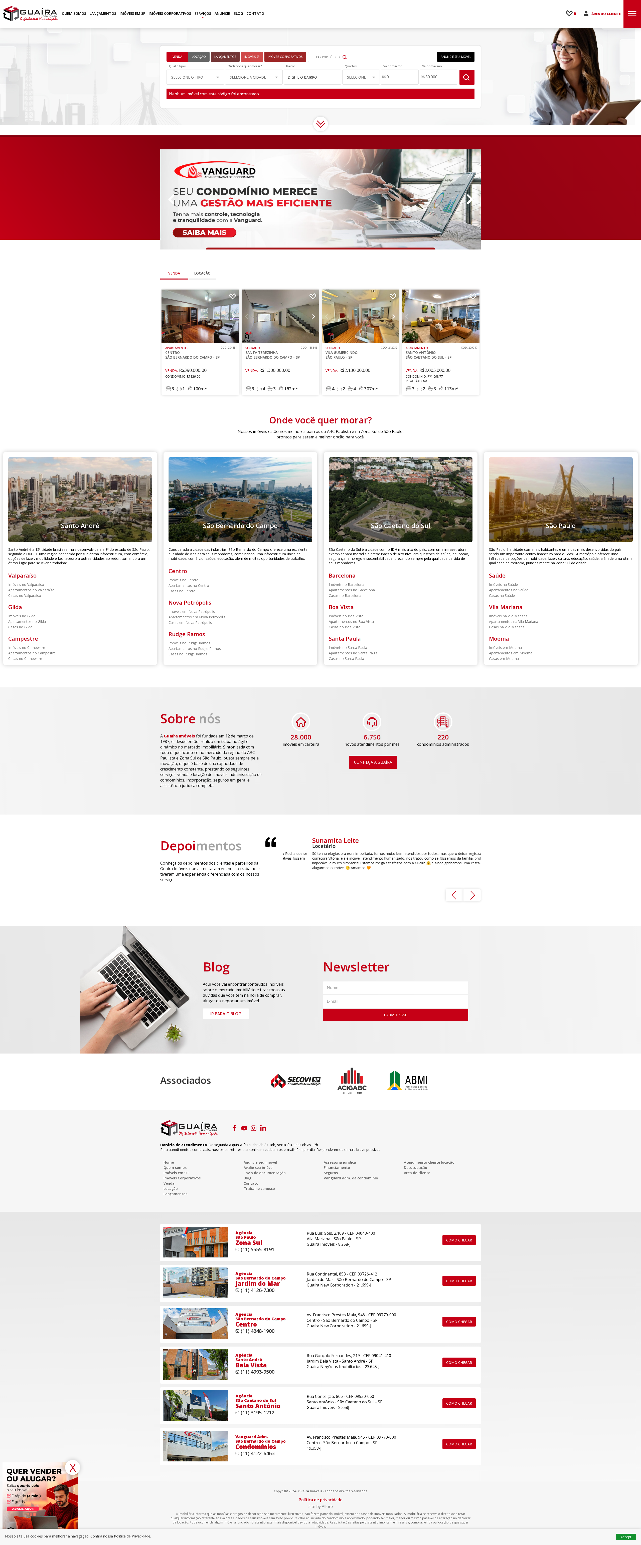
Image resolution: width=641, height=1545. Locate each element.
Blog (247, 1178)
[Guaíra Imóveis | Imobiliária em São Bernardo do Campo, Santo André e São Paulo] (30, 13)
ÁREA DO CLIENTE (606, 14)
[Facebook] (235, 1128)
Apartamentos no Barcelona (352, 590)
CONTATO (255, 13)
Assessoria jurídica (340, 1162)
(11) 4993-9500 (257, 1371)
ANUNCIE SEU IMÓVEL (456, 57)
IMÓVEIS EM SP (132, 13)
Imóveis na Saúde (503, 584)
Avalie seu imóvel (258, 1167)
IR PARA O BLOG (225, 1013)
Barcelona (342, 575)
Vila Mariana (506, 607)
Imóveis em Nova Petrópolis (192, 611)
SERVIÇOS (203, 13)
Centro (178, 571)
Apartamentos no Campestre (32, 653)
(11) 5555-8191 (257, 1249)
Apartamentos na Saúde (508, 590)
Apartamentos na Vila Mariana (513, 621)
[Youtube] (244, 1128)
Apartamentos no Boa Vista (351, 621)
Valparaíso (22, 575)
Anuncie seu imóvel (260, 1162)
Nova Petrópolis (190, 602)
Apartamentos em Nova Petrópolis (197, 617)
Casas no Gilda (20, 627)
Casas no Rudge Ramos (188, 654)
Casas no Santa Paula (346, 658)
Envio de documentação (265, 1172)
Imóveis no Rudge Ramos (189, 643)
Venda (177, 57)
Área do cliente (417, 1172)
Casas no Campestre (25, 658)
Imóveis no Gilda (21, 616)
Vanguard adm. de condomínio (351, 1178)
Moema (499, 638)
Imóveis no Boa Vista (346, 616)
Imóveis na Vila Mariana (508, 616)
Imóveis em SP (176, 1172)
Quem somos (175, 1167)
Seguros (331, 1172)
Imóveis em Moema (505, 647)
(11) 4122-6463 (257, 1453)
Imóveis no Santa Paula (348, 647)
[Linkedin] (263, 1128)
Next (469, 199)
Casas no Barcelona (345, 595)
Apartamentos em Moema (510, 653)
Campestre (23, 638)
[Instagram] (254, 1128)
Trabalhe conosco (259, 1188)
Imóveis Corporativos (182, 1178)
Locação (199, 57)
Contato (251, 1183)
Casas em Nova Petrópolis (190, 622)
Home (169, 1162)
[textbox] (310, 77)
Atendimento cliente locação (429, 1162)
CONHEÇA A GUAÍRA (373, 762)
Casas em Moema (504, 658)
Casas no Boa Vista (344, 627)
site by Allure (320, 1506)
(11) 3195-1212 (257, 1412)
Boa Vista (341, 607)
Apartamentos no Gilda (27, 621)
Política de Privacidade (132, 1536)
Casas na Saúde (502, 595)
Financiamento (337, 1167)
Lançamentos (175, 1193)
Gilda (15, 607)
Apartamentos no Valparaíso (31, 590)
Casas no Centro (182, 591)
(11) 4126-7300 (257, 1290)
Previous (171, 199)
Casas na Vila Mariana (507, 627)
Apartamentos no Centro (189, 585)
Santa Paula (345, 638)
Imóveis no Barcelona (346, 584)
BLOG (238, 13)
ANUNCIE (222, 13)
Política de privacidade (321, 1499)
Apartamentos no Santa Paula (353, 653)
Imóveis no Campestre (26, 647)
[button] (195, 77)
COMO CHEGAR (459, 1240)
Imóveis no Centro (184, 580)
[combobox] (312, 77)
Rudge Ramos (187, 634)
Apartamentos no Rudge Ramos (195, 648)
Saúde (497, 575)
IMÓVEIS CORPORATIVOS (170, 13)
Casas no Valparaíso (24, 595)
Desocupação (415, 1167)
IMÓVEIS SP (252, 57)
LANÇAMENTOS (103, 13)
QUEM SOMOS (74, 13)
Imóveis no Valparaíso (26, 584)
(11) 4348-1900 (257, 1331)
